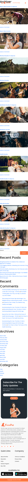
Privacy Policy (18, 459)
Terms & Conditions (20, 456)
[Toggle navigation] (2, 3)
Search (2, 250)
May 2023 (2, 353)
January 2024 (3, 339)
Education (3, 459)
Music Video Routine (5, 31)
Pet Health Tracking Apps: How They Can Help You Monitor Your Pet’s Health (14, 293)
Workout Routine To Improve (7, 55)
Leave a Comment (4, 27)
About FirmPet (4, 456)
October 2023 (3, 345)
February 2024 (3, 337)
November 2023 (4, 343)
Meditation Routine (5, 129)
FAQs (2, 461)
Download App (16, 2)
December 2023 (4, 341)
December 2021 (4, 361)
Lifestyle (2, 373)
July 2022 (2, 359)
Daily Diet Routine (4, 203)
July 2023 (2, 349)
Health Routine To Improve (7, 179)
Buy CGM (3, 466)
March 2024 (3, 335)
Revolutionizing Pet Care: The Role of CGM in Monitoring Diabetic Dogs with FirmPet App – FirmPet (13, 323)
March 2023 (3, 357)
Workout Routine (4, 80)
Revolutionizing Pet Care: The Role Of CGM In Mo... (14, 307)
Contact (17, 461)
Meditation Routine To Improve (8, 105)
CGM (1, 369)
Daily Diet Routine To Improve (7, 228)
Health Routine (4, 154)
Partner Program (5, 463)
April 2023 (2, 355)
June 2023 (2, 351)
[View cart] (25, 3)
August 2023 (3, 347)
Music (1, 375)
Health (1, 371)
